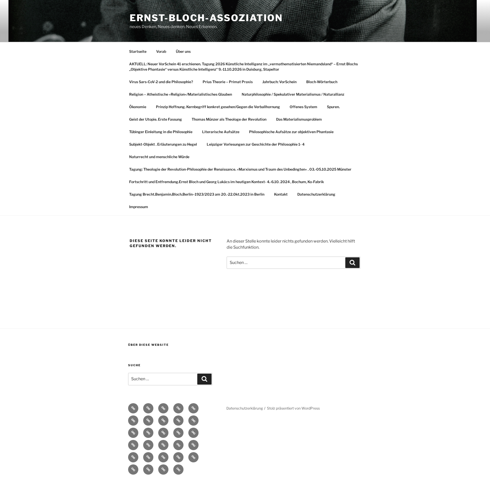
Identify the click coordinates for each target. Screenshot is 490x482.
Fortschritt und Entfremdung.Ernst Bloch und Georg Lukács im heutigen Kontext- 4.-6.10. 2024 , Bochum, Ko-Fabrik (226, 182)
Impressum (138, 207)
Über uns (183, 51)
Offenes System (303, 107)
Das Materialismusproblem (299, 119)
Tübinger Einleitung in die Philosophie (160, 132)
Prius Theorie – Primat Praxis (228, 82)
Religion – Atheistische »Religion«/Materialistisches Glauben (180, 94)
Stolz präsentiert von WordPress (293, 408)
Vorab (161, 51)
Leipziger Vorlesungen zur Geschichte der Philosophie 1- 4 (255, 144)
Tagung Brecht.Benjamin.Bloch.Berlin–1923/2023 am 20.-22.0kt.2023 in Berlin (196, 194)
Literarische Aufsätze (220, 132)
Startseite (137, 51)
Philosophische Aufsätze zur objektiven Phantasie (291, 132)
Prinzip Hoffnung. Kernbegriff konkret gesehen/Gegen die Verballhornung (218, 107)
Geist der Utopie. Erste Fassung (155, 119)
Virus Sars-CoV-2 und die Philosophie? (161, 82)
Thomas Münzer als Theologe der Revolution (229, 119)
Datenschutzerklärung (316, 194)
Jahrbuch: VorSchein (279, 82)
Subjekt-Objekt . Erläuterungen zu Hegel (163, 144)
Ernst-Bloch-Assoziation (206, 17)
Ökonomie (137, 107)
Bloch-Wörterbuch (321, 82)
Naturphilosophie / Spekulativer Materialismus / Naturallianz (293, 94)
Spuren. (333, 107)
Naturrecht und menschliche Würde (159, 157)
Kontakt (281, 194)
